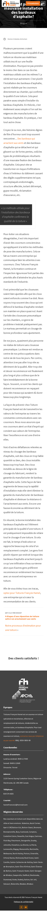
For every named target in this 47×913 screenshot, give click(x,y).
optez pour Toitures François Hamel (21, 592)
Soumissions (34, 3)
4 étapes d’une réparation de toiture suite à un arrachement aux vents (22, 617)
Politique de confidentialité (23, 902)
